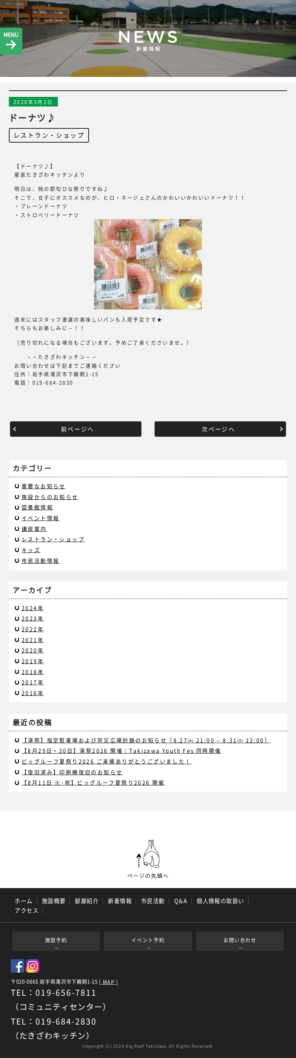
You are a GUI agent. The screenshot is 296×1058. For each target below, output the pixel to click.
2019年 (33, 661)
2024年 (33, 608)
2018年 (33, 671)
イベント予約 (148, 939)
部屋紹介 (87, 901)
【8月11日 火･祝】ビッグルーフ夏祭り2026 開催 (93, 782)
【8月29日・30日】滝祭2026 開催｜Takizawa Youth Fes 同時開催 (122, 750)
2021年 (33, 640)
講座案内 (34, 528)
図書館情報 (37, 507)
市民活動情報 (40, 560)
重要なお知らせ (44, 486)
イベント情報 (40, 518)
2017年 (33, 682)
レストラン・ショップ (48, 135)
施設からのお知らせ (50, 497)
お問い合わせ (240, 939)
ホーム (23, 901)
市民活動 (153, 901)
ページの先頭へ (148, 859)
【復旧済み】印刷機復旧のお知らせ (72, 772)
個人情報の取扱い (220, 901)
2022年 (33, 629)
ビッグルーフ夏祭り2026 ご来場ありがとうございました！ (107, 761)
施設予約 (56, 939)
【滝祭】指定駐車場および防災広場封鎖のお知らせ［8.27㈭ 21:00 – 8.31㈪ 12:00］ (146, 740)
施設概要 (54, 901)
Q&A (180, 901)
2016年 (33, 693)
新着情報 (120, 901)
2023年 (33, 618)
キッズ (31, 550)
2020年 (33, 650)
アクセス (27, 910)
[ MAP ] (108, 982)
